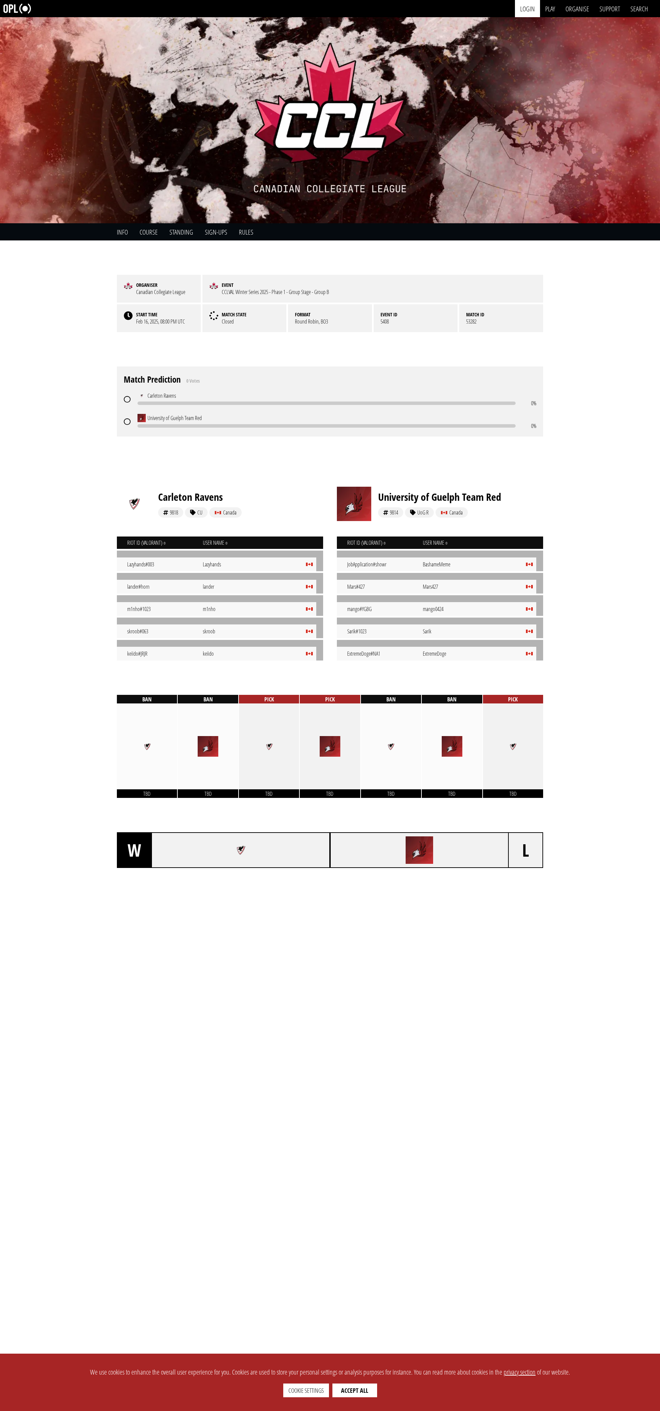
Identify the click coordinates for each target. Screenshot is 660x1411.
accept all (354, 1390)
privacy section (520, 1372)
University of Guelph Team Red (439, 497)
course (149, 232)
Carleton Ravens (190, 497)
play (550, 8)
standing (181, 232)
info (122, 232)
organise (577, 8)
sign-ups (216, 232)
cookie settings (306, 1390)
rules (246, 232)
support (610, 8)
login (527, 8)
